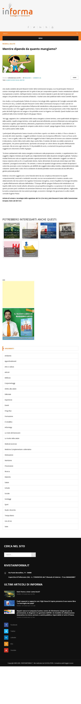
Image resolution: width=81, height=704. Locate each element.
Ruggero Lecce (69, 663)
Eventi (7, 405)
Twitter (12, 631)
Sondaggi (8, 499)
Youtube (13, 650)
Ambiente (8, 356)
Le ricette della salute (12, 438)
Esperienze (8, 400)
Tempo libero (9, 516)
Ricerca (6, 44)
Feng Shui (8, 411)
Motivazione (9, 455)
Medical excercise (11, 444)
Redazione (28, 78)
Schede (7, 488)
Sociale (7, 493)
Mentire (22, 80)
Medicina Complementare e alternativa (18, 449)
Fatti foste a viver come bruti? (28, 592)
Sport (6, 504)
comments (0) (37, 78)
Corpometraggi (10, 383)
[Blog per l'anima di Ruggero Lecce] (40, 324)
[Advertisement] (18, 294)
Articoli (7, 372)
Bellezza (7, 378)
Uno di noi (8, 521)
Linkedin (13, 637)
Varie (6, 527)
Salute (12, 44)
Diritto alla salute (10, 389)
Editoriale (8, 394)
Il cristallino (8, 422)
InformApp (8, 427)
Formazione (9, 416)
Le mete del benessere (12, 433)
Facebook (13, 625)
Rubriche (8, 477)
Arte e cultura (9, 367)
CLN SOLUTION (48, 663)
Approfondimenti (10, 361)
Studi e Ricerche (10, 510)
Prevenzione (9, 466)
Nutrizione (8, 460)
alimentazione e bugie (12, 80)
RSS (11, 644)
